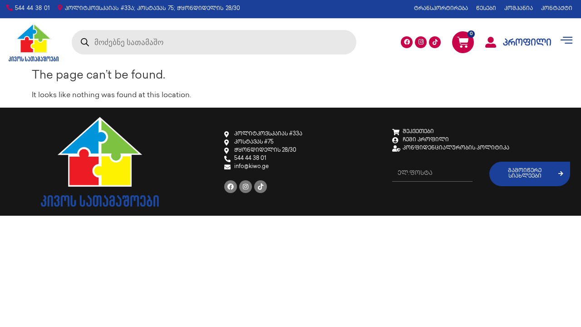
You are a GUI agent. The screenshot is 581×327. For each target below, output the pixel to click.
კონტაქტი (556, 9)
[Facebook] (407, 42)
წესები (486, 9)
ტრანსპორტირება (441, 9)
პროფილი (527, 43)
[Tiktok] (435, 42)
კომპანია (518, 9)
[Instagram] (421, 42)
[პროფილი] (490, 42)
